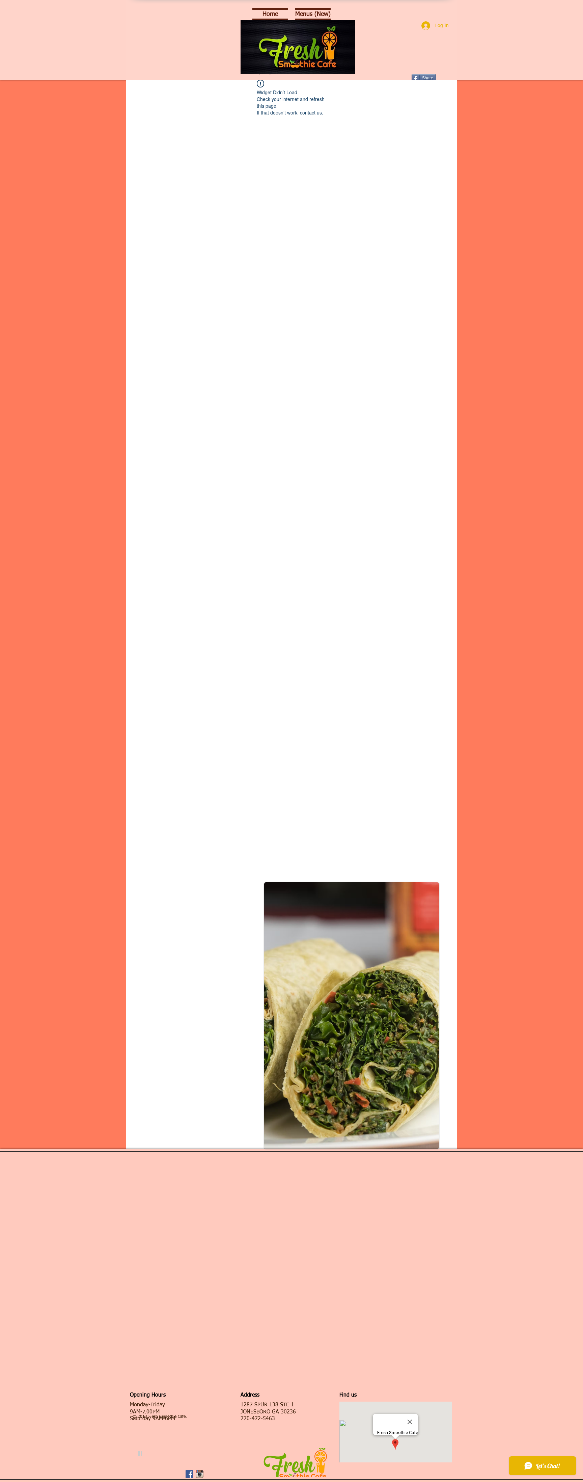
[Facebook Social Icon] (189, 1474)
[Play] (140, 1453)
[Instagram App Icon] (199, 1474)
